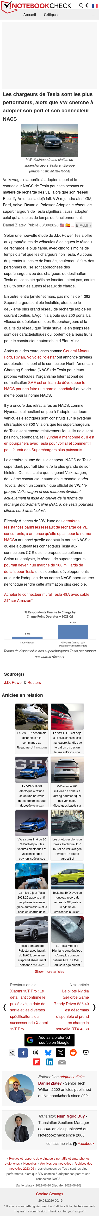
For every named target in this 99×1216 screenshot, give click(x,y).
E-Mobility (83, 225)
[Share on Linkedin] (49, 1062)
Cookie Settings (49, 1194)
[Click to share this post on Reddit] (73, 1052)
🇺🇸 (62, 225)
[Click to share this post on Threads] (35, 1052)
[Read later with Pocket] (85, 1052)
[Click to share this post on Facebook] (22, 1052)
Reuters (34, 682)
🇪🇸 (67, 225)
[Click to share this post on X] (60, 1052)
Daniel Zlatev (50, 1083)
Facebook (85, 1143)
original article (72, 1076)
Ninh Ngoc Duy (71, 1116)
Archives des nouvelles (55, 1163)
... (93, 14)
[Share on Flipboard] (36, 1062)
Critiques (51, 14)
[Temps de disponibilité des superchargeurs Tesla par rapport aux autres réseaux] (49, 628)
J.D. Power (13, 682)
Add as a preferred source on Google (54, 1039)
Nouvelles (30, 1163)
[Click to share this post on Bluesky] (48, 1052)
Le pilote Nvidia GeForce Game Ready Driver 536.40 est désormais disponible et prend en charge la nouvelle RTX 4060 (71, 1010)
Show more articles (49, 971)
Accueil (29, 14)
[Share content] (12, 1053)
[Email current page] (62, 1062)
